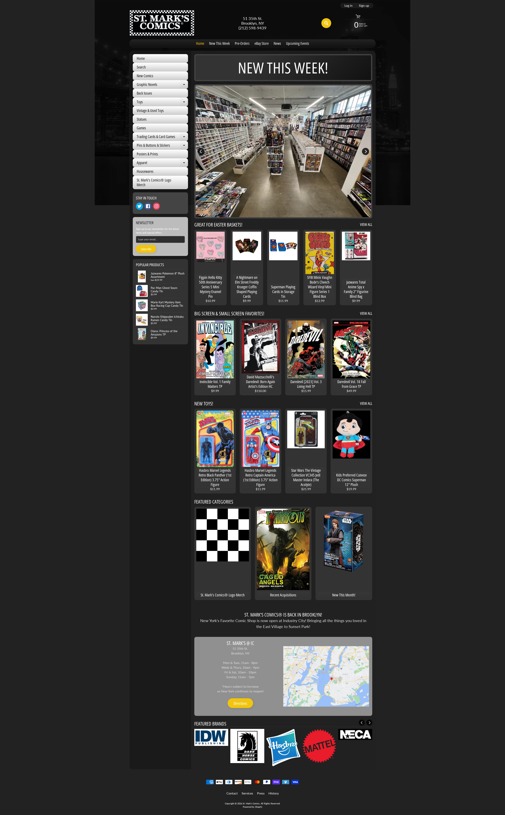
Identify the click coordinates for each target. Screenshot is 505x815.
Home (200, 43)
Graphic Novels (162, 85)
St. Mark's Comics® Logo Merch (154, 182)
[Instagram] (156, 206)
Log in (348, 5)
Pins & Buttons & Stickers (162, 146)
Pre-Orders (242, 43)
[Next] (365, 151)
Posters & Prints (147, 154)
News (277, 43)
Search (141, 67)
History (273, 793)
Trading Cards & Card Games (162, 137)
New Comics (145, 75)
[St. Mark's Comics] (162, 23)
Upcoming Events (297, 43)
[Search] (326, 23)
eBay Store (261, 43)
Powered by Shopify (252, 807)
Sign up (364, 5)
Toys (162, 102)
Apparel (162, 163)
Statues (142, 119)
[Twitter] (139, 206)
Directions (240, 703)
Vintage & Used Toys (150, 110)
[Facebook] (148, 206)
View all (366, 224)
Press (261, 793)
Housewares (145, 171)
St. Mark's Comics (251, 803)
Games (141, 128)
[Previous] (201, 151)
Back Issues (144, 93)
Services (247, 793)
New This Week (219, 43)
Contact (232, 793)
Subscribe (146, 249)
